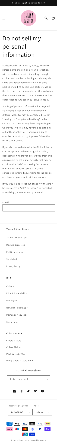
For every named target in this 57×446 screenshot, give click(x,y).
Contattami (12, 321)
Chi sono (10, 286)
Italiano (39, 412)
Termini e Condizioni (16, 237)
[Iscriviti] (46, 379)
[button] (3, 18)
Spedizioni (11, 259)
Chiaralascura (23, 440)
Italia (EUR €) (17, 412)
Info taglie (11, 300)
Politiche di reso (14, 252)
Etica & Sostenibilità (16, 293)
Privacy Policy (13, 266)
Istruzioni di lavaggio (17, 307)
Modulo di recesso (15, 244)
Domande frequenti (16, 314)
